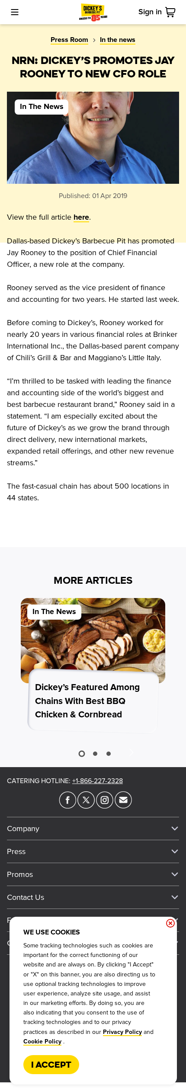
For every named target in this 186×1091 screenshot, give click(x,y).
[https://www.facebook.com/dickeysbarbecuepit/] (67, 806)
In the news (117, 39)
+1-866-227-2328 (97, 781)
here (81, 217)
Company (23, 828)
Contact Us (25, 897)
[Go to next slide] (131, 751)
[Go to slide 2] (95, 754)
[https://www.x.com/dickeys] (86, 806)
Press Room (69, 39)
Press (16, 851)
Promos (20, 874)
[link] (172, 12)
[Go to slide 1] (81, 753)
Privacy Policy (122, 1032)
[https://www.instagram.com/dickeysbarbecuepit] (104, 806)
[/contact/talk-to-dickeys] (123, 806)
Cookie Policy (42, 1042)
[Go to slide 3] (108, 754)
